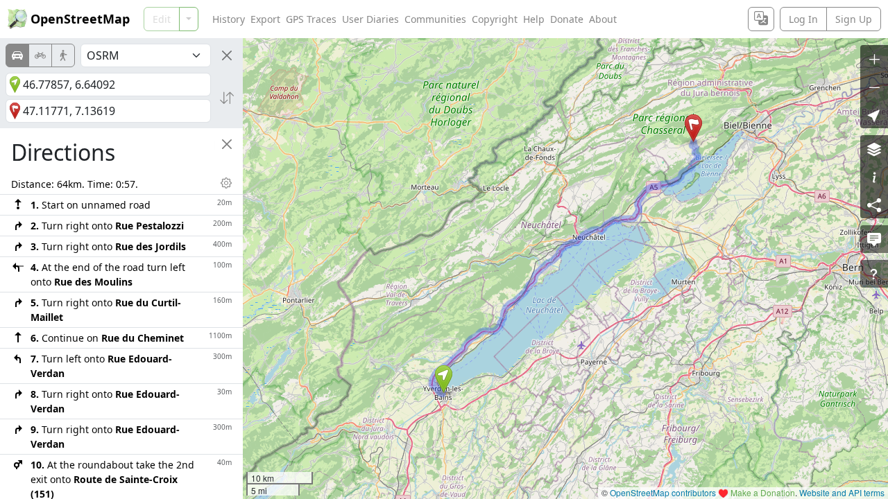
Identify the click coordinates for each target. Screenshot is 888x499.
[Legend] (874, 177)
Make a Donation (763, 492)
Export (265, 19)
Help (534, 19)
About (603, 19)
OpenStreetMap (80, 18)
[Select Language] (761, 19)
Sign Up (853, 19)
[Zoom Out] (874, 86)
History (228, 19)
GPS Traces (311, 19)
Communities (435, 19)
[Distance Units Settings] (226, 183)
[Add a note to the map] (874, 239)
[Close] (226, 55)
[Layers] (874, 149)
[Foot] (63, 55)
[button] (443, 379)
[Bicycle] (40, 55)
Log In (803, 19)
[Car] (17, 55)
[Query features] (874, 274)
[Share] (874, 204)
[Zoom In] (874, 59)
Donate (566, 19)
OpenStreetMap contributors (663, 492)
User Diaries (370, 19)
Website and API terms (842, 492)
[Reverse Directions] (226, 97)
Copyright (495, 19)
